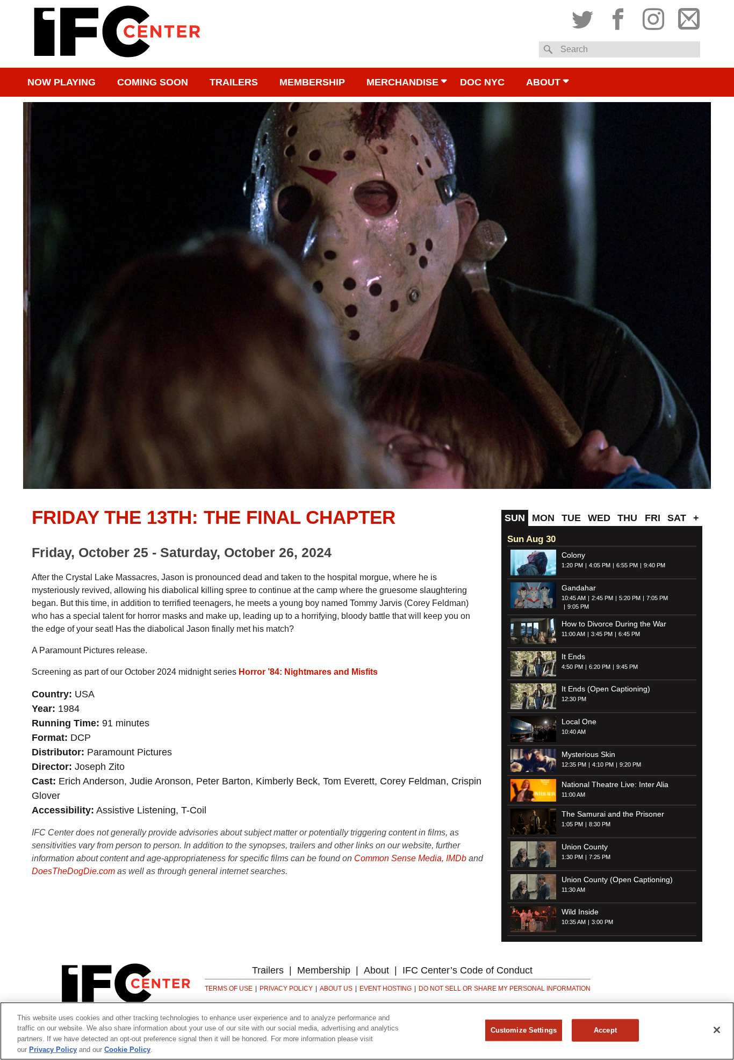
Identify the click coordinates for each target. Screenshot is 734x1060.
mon (543, 518)
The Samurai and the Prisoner (613, 814)
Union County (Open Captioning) (617, 879)
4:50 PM (572, 667)
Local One (579, 721)
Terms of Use (229, 988)
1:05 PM (572, 824)
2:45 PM (602, 598)
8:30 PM (599, 824)
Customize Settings (524, 1030)
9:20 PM (630, 764)
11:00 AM (573, 634)
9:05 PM (578, 606)
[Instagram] (653, 16)
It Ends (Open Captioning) (606, 688)
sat (676, 518)
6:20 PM (599, 667)
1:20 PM (572, 565)
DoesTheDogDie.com (73, 871)
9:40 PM (654, 565)
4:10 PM (603, 764)
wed (599, 518)
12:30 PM (574, 699)
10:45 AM (574, 598)
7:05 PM (657, 598)
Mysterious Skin (588, 754)
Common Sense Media (398, 858)
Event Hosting (385, 988)
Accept (605, 1030)
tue (571, 518)
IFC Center (117, 33)
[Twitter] (585, 16)
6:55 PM (627, 565)
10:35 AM (574, 922)
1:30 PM (572, 857)
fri (652, 518)
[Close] (717, 1030)
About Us (336, 988)
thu (627, 518)
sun (515, 518)
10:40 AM (574, 732)
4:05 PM (599, 565)
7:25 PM (599, 857)
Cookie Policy (127, 1049)
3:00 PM (602, 922)
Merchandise (402, 82)
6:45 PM (629, 634)
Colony (573, 555)
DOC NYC (482, 82)
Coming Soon (152, 82)
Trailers (234, 82)
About (543, 82)
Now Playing (61, 82)
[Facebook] (618, 16)
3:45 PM (602, 634)
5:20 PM (630, 598)
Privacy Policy (286, 988)
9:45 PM (627, 667)
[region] (367, 1031)
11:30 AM (573, 889)
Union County (585, 846)
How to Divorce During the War (614, 623)
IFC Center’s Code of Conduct (467, 970)
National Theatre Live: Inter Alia (615, 784)
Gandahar (579, 587)
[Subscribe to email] (686, 16)
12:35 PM (574, 764)
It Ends (573, 656)
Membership (312, 82)
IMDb (456, 858)
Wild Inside (580, 911)
